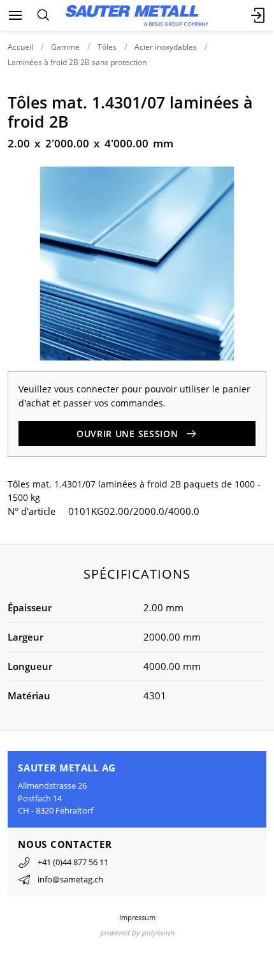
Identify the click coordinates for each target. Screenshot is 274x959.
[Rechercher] (43, 15)
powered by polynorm (137, 932)
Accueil (20, 46)
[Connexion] (258, 15)
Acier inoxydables (165, 46)
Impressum (137, 917)
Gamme (65, 46)
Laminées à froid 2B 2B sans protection (77, 62)
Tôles (107, 46)
